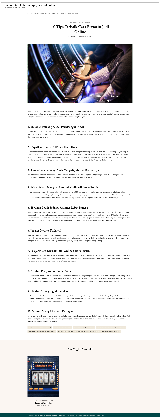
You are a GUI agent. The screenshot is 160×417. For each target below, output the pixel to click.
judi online (122, 328)
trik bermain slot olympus (65, 331)
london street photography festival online (30, 5)
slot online (31, 331)
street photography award (80, 22)
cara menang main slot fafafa (62, 328)
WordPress (101, 415)
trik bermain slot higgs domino (46, 331)
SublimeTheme (87, 415)
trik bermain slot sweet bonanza (110, 331)
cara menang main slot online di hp (84, 328)
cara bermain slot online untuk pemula (39, 328)
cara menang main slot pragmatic (107, 328)
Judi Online (42, 111)
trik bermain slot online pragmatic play (87, 331)
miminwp (74, 36)
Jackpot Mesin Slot (43, 403)
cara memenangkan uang (83, 111)
